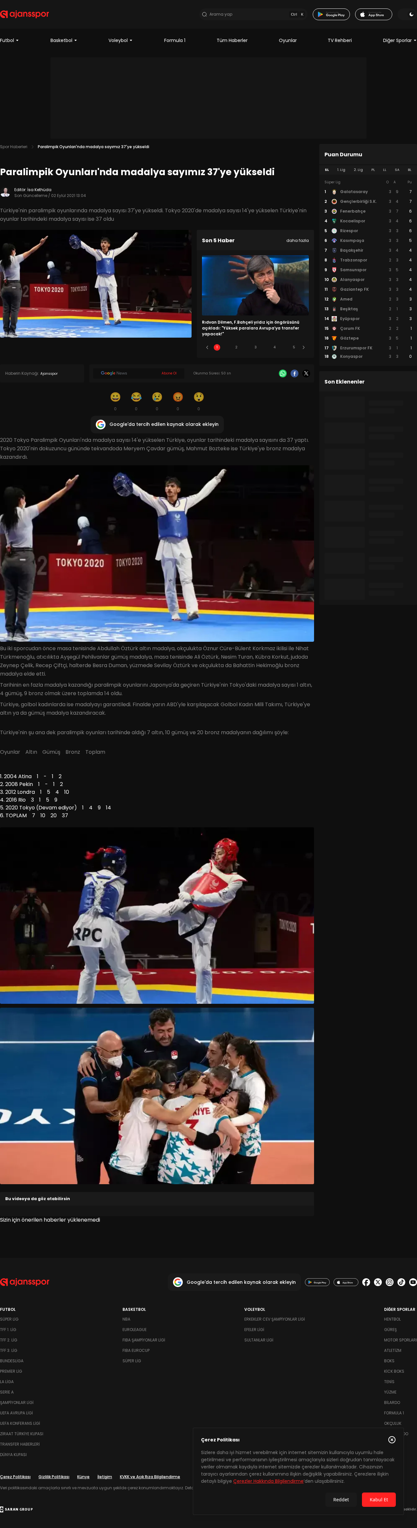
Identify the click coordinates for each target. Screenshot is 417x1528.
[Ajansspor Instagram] (390, 1282)
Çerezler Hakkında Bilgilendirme (268, 1481)
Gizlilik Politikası (53, 1476)
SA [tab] (397, 169)
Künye (83, 1476)
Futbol (7, 40)
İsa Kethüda (39, 189)
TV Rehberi (340, 40)
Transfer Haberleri (20, 1444)
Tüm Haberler (232, 40)
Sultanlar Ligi (258, 1340)
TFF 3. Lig (8, 1350)
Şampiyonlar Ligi (17, 1402)
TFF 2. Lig (8, 1340)
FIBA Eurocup (136, 1350)
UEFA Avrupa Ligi (16, 1413)
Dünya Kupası (13, 1454)
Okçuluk (392, 1423)
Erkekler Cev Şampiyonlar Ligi (274, 1319)
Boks (389, 1361)
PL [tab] (373, 169)
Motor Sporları (400, 1340)
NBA (126, 1319)
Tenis (389, 1381)
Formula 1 (174, 40)
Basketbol (61, 40)
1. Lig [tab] (341, 169)
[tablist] (368, 170)
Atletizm (392, 1350)
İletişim (104, 1476)
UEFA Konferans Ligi (20, 1423)
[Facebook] (294, 373)
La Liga (7, 1381)
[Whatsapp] (283, 373)
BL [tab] (409, 169)
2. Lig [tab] (358, 169)
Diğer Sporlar (397, 40)
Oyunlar (288, 40)
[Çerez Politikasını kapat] (392, 1440)
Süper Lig (9, 1319)
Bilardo (392, 1402)
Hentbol (392, 1319)
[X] (306, 373)
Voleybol (118, 40)
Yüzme (390, 1392)
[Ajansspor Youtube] (413, 1282)
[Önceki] (207, 347)
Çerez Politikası (15, 1476)
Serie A (7, 1392)
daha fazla (297, 240)
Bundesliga (11, 1361)
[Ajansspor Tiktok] (401, 1282)
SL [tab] (327, 169)
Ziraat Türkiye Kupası (21, 1434)
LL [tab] (384, 169)
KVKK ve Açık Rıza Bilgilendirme (150, 1476)
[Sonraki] (303, 347)
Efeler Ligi (254, 1329)
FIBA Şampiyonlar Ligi (143, 1340)
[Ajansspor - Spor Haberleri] (24, 14)
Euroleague (134, 1329)
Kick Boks (394, 1371)
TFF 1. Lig (8, 1329)
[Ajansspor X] (378, 1282)
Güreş (390, 1329)
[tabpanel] (368, 269)
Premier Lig (11, 1371)
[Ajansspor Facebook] (366, 1282)
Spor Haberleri (13, 146)
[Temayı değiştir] (407, 14)
